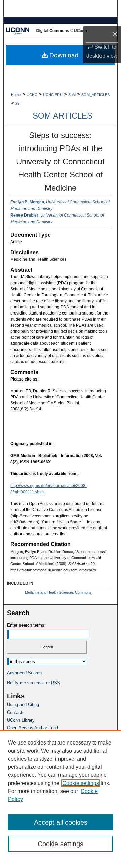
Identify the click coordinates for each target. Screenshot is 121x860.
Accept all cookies (60, 822)
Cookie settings (80, 783)
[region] (60, 795)
